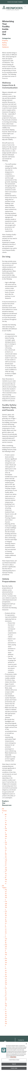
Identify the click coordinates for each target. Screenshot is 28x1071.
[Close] (26, 1043)
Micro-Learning (6, 820)
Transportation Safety (6, 1017)
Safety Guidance (6, 834)
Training (6, 868)
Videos (6, 874)
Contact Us (21, 1040)
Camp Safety (6, 905)
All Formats (4, 811)
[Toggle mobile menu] (25, 6)
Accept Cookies (14, 1068)
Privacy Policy (13, 1057)
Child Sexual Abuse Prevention (6, 923)
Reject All (14, 1064)
